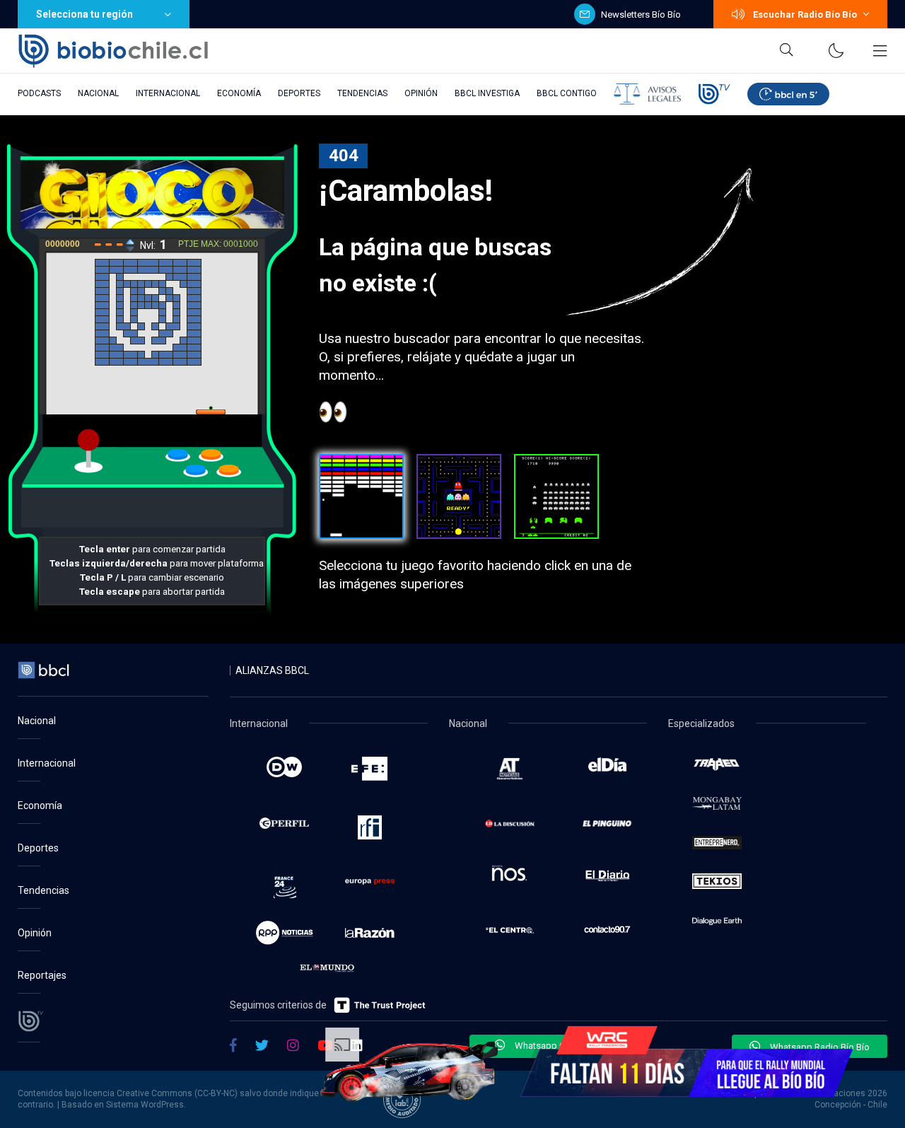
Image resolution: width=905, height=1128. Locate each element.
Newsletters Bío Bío (641, 14)
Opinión (421, 93)
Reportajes (42, 975)
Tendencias (362, 93)
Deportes (299, 93)
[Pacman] (458, 496)
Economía (239, 93)
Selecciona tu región (84, 14)
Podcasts (39, 93)
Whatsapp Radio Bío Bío (819, 1047)
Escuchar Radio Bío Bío (805, 14)
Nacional (98, 93)
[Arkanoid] (361, 496)
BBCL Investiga (487, 93)
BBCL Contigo (567, 93)
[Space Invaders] (556, 496)
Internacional (168, 93)
